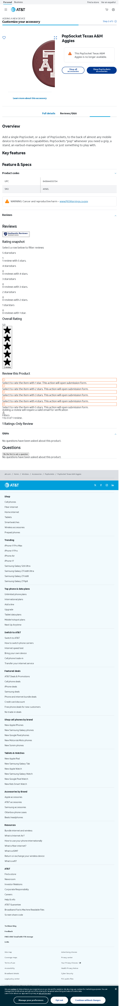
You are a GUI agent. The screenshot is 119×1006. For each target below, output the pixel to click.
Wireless (25, 474)
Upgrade (9, 609)
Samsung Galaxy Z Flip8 (16, 581)
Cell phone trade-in (14, 658)
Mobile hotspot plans (15, 619)
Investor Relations (13, 884)
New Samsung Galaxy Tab (17, 763)
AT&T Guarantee (13, 904)
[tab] (49, 113)
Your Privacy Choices (69, 963)
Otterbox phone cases (16, 812)
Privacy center (67, 957)
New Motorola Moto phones (18, 740)
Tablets (8, 517)
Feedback (9, 931)
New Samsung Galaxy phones (19, 730)
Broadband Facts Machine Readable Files (24, 909)
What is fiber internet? (15, 845)
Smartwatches (12, 522)
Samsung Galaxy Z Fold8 (17, 576)
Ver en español (108, 2)
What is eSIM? (11, 850)
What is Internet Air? (15, 835)
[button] (110, 23)
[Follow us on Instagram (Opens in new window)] (107, 485)
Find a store (93, 2)
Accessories (37, 474)
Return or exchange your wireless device (24, 855)
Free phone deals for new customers (22, 706)
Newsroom (10, 879)
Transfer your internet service (19, 663)
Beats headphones (14, 817)
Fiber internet (11, 506)
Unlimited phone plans (16, 594)
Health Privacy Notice (69, 968)
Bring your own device (16, 653)
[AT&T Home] (18, 9)
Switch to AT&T (12, 637)
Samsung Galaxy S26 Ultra (17, 565)
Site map (8, 952)
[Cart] (107, 9)
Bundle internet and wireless (18, 830)
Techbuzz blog (10, 926)
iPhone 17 (9, 560)
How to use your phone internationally (23, 840)
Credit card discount (15, 701)
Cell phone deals (12, 681)
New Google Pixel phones (17, 735)
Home (16, 474)
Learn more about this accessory (30, 98)
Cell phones (10, 501)
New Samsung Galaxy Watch (19, 773)
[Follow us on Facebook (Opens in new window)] (101, 485)
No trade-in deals (13, 711)
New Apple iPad (12, 758)
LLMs (7, 942)
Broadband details (12, 973)
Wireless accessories (15, 527)
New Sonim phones (14, 745)
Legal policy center (12, 979)
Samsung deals (12, 691)
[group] (59, 496)
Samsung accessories (15, 807)
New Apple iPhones (14, 725)
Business (18, 2)
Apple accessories (13, 797)
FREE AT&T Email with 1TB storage (19, 937)
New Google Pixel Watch (16, 778)
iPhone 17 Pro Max (13, 545)
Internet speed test (14, 648)
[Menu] (5, 9)
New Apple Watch (13, 768)
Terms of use (10, 963)
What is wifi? (11, 861)
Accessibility (10, 968)
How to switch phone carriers (19, 642)
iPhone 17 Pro (11, 550)
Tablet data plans (13, 614)
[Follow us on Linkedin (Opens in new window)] (112, 485)
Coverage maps (11, 957)
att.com (8, 474)
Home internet (12, 512)
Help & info (10, 899)
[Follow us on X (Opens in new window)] (95, 485)
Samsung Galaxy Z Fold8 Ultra (19, 570)
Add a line (9, 604)
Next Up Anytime (13, 624)
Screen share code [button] (14, 914)
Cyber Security (67, 973)
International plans (14, 599)
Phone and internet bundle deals (20, 696)
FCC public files (67, 979)
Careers (8, 894)
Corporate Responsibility (17, 889)
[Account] (113, 9)
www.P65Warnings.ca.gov (74, 201)
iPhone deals (11, 686)
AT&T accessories (13, 802)
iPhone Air (10, 555)
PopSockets (49, 474)
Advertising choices (69, 952)
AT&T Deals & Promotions (17, 676)
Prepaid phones (12, 532)
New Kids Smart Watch (16, 783)
